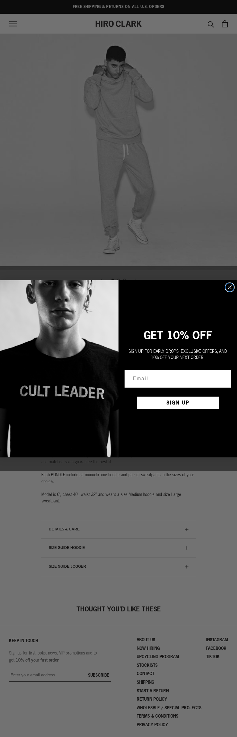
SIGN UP (177, 402)
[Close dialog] (230, 287)
